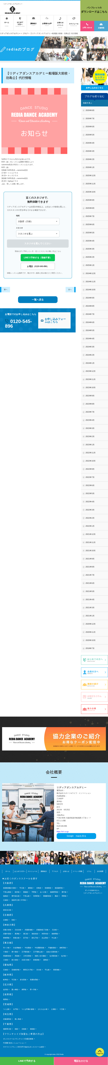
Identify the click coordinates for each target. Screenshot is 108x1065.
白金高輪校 (17, 948)
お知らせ (66, 871)
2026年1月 (90, 167)
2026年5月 (90, 135)
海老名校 (35, 934)
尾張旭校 (56, 970)
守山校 (47, 970)
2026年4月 (90, 143)
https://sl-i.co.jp (62, 832)
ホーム (7, 871)
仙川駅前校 (53, 956)
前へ (5, 289)
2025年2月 (90, 257)
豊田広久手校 (28, 970)
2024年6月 (90, 322)
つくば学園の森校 (28, 1009)
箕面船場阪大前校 (9, 888)
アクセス (55, 871)
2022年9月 (90, 469)
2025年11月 (91, 184)
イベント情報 (77, 871)
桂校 (13, 920)
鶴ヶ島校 (18, 1019)
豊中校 (64, 892)
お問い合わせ (87, 27)
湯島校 (45, 960)
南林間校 (55, 934)
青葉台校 (16, 938)
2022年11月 (91, 453)
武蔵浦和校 (7, 1019)
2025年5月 (90, 233)
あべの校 (43, 892)
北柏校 (24, 1029)
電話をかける (81, 1061)
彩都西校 (48, 888)
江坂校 (5, 900)
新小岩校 (15, 960)
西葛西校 (36, 960)
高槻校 (25, 892)
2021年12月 (91, 534)
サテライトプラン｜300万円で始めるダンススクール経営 (23, 1047)
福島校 (5, 896)
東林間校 (6, 938)
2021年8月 (90, 567)
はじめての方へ (19, 871)
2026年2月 (90, 159)
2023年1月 (90, 445)
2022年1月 (90, 526)
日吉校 (54, 930)
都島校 (30, 888)
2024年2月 (90, 355)
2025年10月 (91, 192)
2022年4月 (90, 502)
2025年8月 (90, 208)
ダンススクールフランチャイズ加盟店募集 (18, 1039)
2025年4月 (90, 241)
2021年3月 (90, 608)
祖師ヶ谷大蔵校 (40, 956)
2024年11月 (91, 282)
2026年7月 (90, 119)
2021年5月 (90, 591)
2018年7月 (90, 648)
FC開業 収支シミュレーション (14, 1043)
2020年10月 (91, 640)
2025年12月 (91, 176)
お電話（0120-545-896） (38, 266)
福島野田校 (54, 892)
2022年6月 (90, 485)
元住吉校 (18, 930)
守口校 (21, 888)
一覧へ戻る (38, 299)
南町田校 (63, 948)
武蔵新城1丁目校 (42, 930)
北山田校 (45, 938)
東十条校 (15, 952)
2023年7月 (90, 412)
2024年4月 (90, 339)
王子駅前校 (26, 952)
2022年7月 (90, 477)
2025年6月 (90, 224)
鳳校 (56, 896)
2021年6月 (90, 583)
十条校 (5, 952)
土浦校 (53, 1009)
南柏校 (32, 1029)
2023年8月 (90, 404)
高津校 (17, 934)
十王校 (62, 1009)
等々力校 (6, 948)
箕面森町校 (59, 888)
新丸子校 (35, 938)
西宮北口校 (7, 910)
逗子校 (25, 938)
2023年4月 (90, 420)
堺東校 (64, 896)
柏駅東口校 (7, 1029)
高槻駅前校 (47, 896)
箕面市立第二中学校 (19, 900)
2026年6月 (90, 127)
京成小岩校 (26, 960)
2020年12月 (91, 624)
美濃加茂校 (34, 980)
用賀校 (17, 956)
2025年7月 (90, 216)
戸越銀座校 (52, 948)
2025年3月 (90, 249)
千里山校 (26, 896)
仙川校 (63, 956)
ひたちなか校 (42, 1009)
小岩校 (5, 960)
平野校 (34, 892)
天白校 (38, 970)
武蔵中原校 (7, 934)
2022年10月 (91, 461)
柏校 (16, 1029)
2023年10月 (91, 388)
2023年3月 (90, 428)
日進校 (5, 970)
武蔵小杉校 (7, 930)
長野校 (5, 999)
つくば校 (6, 1009)
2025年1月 (90, 265)
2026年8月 (90, 110)
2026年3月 (90, 151)
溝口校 (25, 934)
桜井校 (17, 892)
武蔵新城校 (29, 930)
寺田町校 (36, 896)
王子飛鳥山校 (38, 952)
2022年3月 (90, 510)
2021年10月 (91, 551)
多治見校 (23, 980)
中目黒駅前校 (39, 948)
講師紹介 (44, 871)
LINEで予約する (27, 1061)
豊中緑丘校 (15, 896)
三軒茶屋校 (27, 956)
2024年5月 (90, 330)
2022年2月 (90, 518)
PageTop (99, 1053)
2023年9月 (90, 396)
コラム (89, 871)
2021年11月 (91, 542)
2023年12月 (91, 371)
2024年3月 (90, 347)
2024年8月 (90, 306)
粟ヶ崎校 (15, 989)
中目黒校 (28, 948)
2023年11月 (91, 379)
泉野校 (24, 989)
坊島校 (38, 888)
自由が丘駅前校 (51, 952)
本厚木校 (45, 934)
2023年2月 (90, 436)
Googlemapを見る (76, 836)
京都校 (5, 920)
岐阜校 (5, 980)
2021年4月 (90, 600)
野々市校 (33, 989)
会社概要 (100, 871)
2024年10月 (91, 290)
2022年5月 (90, 493)
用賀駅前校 (7, 956)
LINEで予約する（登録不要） (38, 257)
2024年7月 (90, 314)
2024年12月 (91, 273)
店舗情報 (101, 28)
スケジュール (32, 871)
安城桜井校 (15, 970)
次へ (70, 289)
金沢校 (5, 989)
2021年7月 (90, 575)
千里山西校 (7, 892)
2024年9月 (90, 298)
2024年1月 (90, 363)
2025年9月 (90, 200)
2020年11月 (91, 632)
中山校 (54, 938)
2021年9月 (90, 559)
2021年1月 (90, 616)
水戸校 (15, 1009)
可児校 (14, 980)
